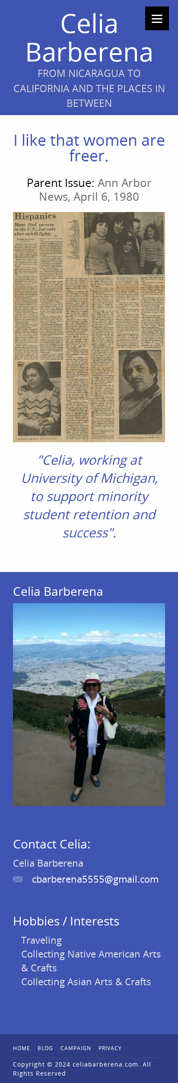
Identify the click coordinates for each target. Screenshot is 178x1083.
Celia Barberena (89, 37)
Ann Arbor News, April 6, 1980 (95, 189)
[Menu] (157, 18)
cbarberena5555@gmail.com (95, 878)
